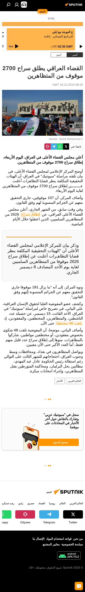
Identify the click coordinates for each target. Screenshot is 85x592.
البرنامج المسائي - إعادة (58, 36)
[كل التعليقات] (79, 586)
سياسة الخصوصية (72, 544)
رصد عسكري (7, 503)
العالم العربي (74, 381)
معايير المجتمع (51, 544)
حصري (30, 503)
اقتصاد (41, 503)
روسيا (52, 503)
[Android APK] (69, 556)
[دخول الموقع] (17, 4)
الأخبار (59, 381)
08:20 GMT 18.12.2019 (67, 84)
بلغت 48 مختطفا (69, 323)
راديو (21, 503)
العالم (62, 503)
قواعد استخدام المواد (59, 538)
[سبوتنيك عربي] (74, 6)
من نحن (78, 538)
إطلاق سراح (30, 214)
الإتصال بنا (39, 538)
